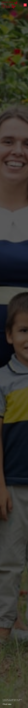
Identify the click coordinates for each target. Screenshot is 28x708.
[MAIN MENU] (25, 4)
